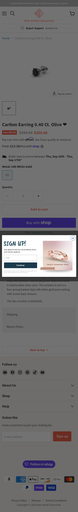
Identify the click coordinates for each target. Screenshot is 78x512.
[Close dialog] (73, 238)
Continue (20, 265)
